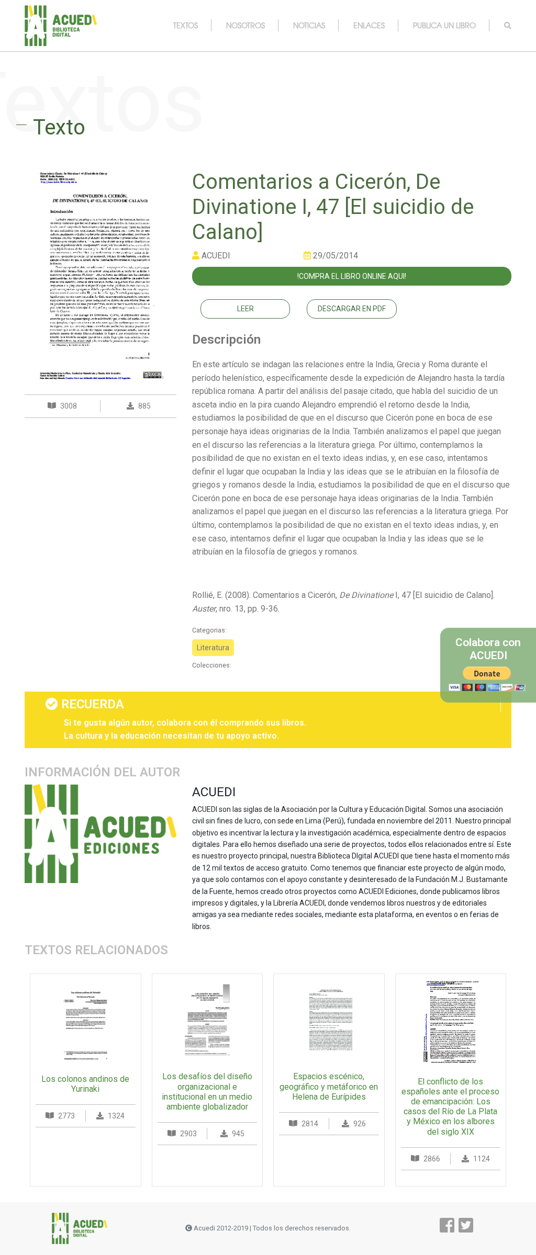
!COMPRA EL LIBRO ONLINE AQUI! (351, 276)
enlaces (369, 25)
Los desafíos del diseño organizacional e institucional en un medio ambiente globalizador (207, 1091)
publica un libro (444, 25)
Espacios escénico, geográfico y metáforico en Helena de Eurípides (329, 1086)
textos (185, 25)
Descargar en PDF (352, 308)
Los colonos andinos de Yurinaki (85, 1084)
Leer (245, 308)
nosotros (245, 25)
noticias (309, 25)
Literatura (213, 647)
